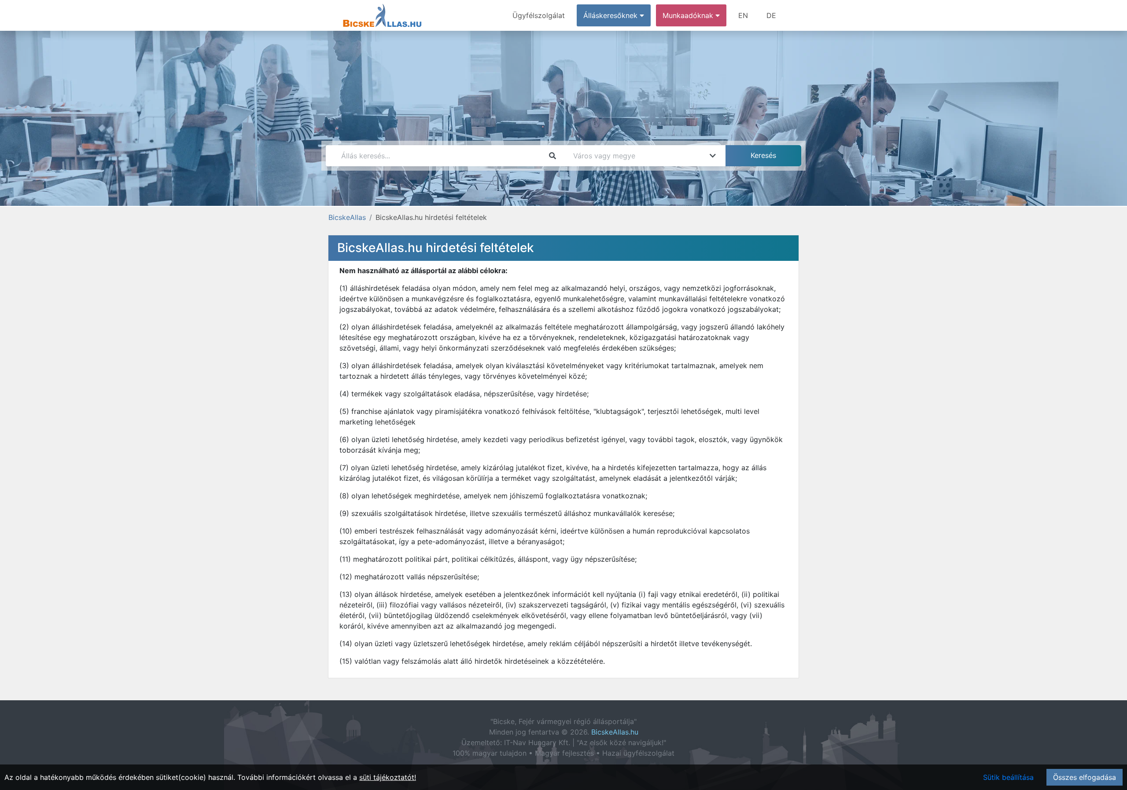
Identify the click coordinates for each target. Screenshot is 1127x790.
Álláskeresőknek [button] (611, 15)
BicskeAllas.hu (614, 732)
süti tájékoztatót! (387, 777)
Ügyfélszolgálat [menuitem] (538, 15)
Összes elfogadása (1084, 777)
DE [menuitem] (771, 15)
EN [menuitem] (743, 15)
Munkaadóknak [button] (689, 15)
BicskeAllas (347, 217)
